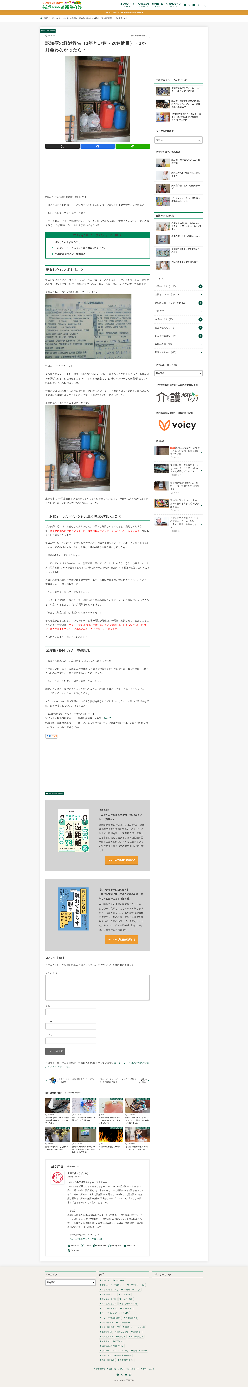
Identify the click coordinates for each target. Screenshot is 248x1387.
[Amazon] (73, 1250)
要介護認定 (137, 1337)
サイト (48, 1035)
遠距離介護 (163, 344)
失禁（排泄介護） (111, 1327)
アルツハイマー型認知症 (113, 1285)
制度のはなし (164, 319)
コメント (51, 972)
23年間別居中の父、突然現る (69, 254)
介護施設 (131, 1318)
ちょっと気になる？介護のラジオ (86, 1239)
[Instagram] (198, 5)
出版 (159, 311)
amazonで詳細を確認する (121, 860)
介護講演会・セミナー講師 (170, 303)
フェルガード (109, 1299)
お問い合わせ (148, 1369)
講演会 (106, 1355)
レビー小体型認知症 (111, 1318)
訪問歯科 (120, 1341)
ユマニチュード (109, 1309)
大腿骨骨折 (124, 1323)
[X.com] (189, 5)
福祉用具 (107, 1337)
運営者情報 (100, 1369)
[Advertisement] (97, 171)
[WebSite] (73, 1245)
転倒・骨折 (108, 1360)
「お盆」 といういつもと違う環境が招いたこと (79, 248)
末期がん (122, 1332)
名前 (47, 1006)
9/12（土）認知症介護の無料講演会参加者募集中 (123, 12)
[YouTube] (193, 5)
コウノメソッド (110, 1290)
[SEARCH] (204, 5)
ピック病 (125, 1294)
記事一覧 (112, 1369)
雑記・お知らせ (165, 352)
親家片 (106, 1341)
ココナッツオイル (131, 1290)
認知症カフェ (140, 1351)
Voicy (106, 1280)
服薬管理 (107, 1332)
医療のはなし (164, 328)
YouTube (120, 1280)
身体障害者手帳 (123, 1355)
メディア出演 (109, 1304)
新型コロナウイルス (135, 1327)
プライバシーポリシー (129, 1369)
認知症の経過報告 (70, 18)
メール (48, 1020)
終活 (121, 1337)
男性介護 (138, 1332)
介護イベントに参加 (167, 294)
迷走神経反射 (126, 1360)
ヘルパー (127, 1299)
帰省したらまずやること (66, 242)
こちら (104, 718)
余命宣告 (107, 1323)
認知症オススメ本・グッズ (115, 1351)
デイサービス (108, 1294)
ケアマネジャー (137, 1285)
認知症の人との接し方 (112, 1346)
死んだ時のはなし (166, 336)
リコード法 (128, 1309)
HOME (45, 18)
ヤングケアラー (129, 1304)
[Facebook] (185, 5)
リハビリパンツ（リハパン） (115, 1313)
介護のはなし (55, 18)
